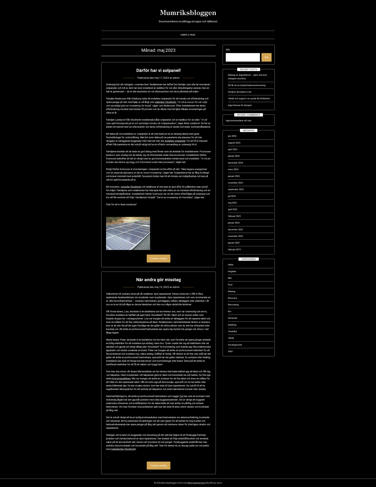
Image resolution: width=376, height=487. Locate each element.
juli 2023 (232, 196)
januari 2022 (234, 242)
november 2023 (235, 182)
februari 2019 (234, 249)
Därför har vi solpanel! (158, 70)
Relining (231, 291)
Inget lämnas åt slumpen (240, 105)
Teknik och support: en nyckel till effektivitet (249, 98)
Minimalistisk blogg (197, 483)
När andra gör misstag (158, 279)
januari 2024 (234, 176)
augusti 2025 (234, 142)
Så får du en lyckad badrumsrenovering (247, 85)
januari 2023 (234, 222)
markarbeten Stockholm (123, 449)
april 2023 (232, 209)
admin (176, 77)
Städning (232, 324)
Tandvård (232, 331)
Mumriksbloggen (188, 12)
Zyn (181, 396)
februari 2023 (234, 216)
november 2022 (235, 236)
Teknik (231, 338)
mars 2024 (233, 169)
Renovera (232, 298)
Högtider (232, 271)
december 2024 (235, 162)
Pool (230, 284)
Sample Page (188, 35)
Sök (228, 49)
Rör (229, 311)
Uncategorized (235, 344)
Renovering (233, 304)
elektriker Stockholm (165, 102)
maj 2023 (232, 202)
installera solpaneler (175, 141)
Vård (230, 351)
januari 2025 (234, 156)
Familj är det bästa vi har (240, 92)
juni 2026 (232, 136)
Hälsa (230, 264)
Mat (230, 278)
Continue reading (158, 258)
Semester (232, 318)
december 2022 (235, 229)
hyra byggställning (121, 378)
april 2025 (232, 149)
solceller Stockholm (131, 186)
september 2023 (236, 189)
